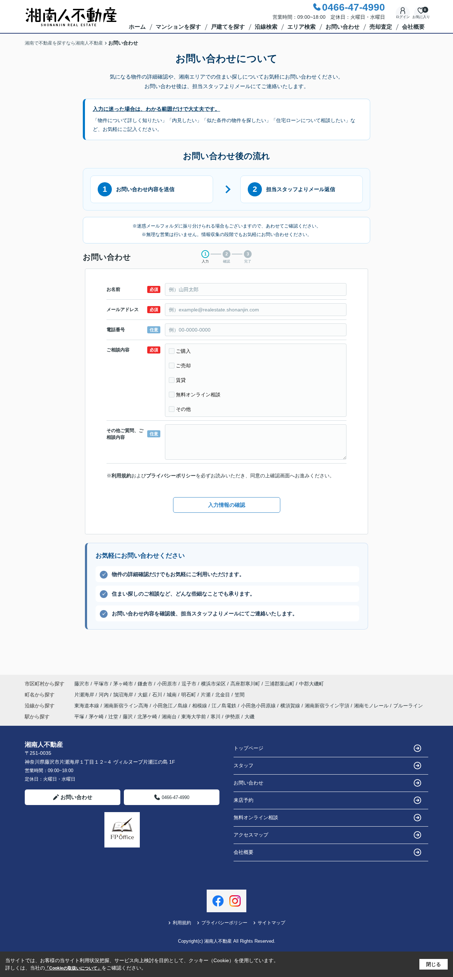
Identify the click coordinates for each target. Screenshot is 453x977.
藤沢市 (81, 683)
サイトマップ (271, 922)
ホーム (137, 27)
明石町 (189, 694)
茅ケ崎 (96, 716)
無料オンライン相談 (198, 394)
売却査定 (380, 27)
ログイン (403, 17)
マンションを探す (178, 27)
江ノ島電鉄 (225, 705)
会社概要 (413, 27)
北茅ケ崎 (147, 716)
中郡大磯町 (311, 683)
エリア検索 (301, 27)
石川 (158, 694)
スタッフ (243, 765)
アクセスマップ (251, 835)
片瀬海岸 (85, 694)
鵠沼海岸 (123, 694)
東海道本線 (87, 705)
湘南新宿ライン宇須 (328, 705)
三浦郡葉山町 (279, 683)
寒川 (215, 716)
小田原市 (167, 683)
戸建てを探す (228, 27)
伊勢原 (232, 716)
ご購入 (183, 351)
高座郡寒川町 (245, 683)
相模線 (200, 705)
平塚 (79, 716)
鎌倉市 (145, 683)
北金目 (223, 694)
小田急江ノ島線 (171, 705)
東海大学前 (193, 716)
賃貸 (181, 380)
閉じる (433, 964)
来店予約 (243, 800)
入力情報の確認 (226, 505)
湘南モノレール (372, 705)
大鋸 (143, 694)
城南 (172, 694)
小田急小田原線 (259, 705)
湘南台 (169, 716)
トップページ (248, 748)
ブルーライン (408, 705)
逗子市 (189, 683)
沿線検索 (266, 27)
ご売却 (183, 365)
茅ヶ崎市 (123, 683)
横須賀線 (291, 705)
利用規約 (121, 475)
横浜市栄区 (213, 683)
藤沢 (128, 716)
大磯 (249, 716)
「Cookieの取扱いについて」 (73, 968)
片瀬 (206, 694)
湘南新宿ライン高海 (127, 705)
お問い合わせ (343, 27)
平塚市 (101, 683)
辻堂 (113, 716)
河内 (104, 694)
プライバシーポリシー (171, 475)
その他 (183, 409)
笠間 (240, 694)
